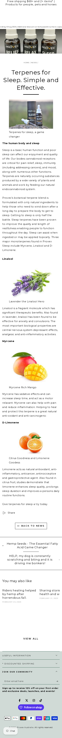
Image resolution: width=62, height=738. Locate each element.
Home (26, 63)
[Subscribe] (58, 681)
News (34, 63)
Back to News (33, 525)
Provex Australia (25, 727)
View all (31, 638)
